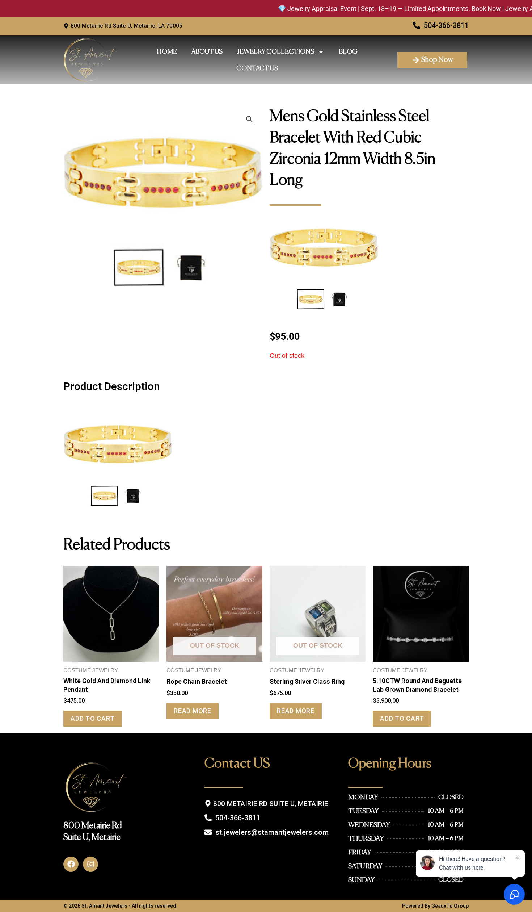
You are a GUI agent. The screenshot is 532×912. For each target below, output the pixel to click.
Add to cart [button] (92, 718)
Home (167, 52)
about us (207, 52)
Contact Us (257, 68)
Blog (348, 52)
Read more (192, 711)
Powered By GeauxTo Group (435, 906)
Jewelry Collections (275, 52)
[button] (249, 119)
